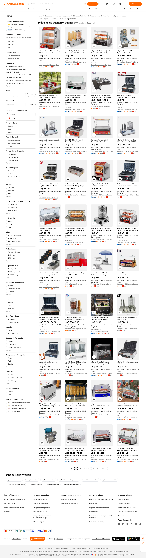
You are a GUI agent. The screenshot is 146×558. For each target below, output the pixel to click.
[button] (85, 4)
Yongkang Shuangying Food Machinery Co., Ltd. (50, 331)
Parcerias (121, 516)
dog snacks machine (15, 480)
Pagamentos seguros (40, 499)
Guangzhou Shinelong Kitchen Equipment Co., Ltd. (50, 151)
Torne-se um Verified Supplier (127, 512)
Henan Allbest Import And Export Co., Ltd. (128, 62)
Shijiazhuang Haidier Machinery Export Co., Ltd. (102, 106)
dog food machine (49, 480)
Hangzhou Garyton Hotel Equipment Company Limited (50, 198)
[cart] (114, 4)
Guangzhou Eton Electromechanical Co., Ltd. (76, 459)
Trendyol (96, 548)
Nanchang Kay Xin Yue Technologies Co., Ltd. (50, 373)
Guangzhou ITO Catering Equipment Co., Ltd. (102, 195)
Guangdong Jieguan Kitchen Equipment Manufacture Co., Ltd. (128, 195)
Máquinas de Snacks (119, 16)
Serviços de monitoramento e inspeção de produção (42, 517)
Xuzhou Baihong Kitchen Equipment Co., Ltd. (76, 195)
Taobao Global (81, 548)
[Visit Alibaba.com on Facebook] (119, 523)
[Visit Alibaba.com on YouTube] (136, 523)
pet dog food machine (91, 480)
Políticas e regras (38, 522)
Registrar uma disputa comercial (100, 507)
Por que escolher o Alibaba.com (14, 499)
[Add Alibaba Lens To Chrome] (37, 539)
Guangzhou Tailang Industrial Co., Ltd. (128, 242)
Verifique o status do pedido (127, 507)
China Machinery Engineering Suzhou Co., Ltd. (76, 373)
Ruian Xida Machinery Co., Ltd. (101, 65)
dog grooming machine (72, 484)
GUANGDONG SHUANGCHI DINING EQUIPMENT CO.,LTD (128, 418)
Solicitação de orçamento (69, 503)
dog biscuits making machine (69, 480)
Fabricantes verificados (68, 499)
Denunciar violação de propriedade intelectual (101, 517)
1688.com (51, 548)
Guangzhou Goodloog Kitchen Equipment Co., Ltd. (50, 287)
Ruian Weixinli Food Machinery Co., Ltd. (76, 62)
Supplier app (58, 539)
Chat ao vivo (93, 503)
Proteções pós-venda (40, 512)
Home (40, 16)
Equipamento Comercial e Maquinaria (57, 16)
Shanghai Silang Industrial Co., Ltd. (102, 331)
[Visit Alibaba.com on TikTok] (140, 523)
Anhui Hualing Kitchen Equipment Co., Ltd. (102, 239)
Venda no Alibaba (123, 499)
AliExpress (42, 548)
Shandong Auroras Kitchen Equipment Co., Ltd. (128, 459)
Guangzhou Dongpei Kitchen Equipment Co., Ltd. (102, 459)
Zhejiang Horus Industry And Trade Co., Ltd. (102, 373)
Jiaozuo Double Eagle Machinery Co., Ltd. (76, 328)
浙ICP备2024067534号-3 (127, 555)
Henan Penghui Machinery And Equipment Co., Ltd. (50, 459)
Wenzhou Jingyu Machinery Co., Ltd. (102, 151)
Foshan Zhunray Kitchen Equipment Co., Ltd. (50, 106)
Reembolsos (93, 512)
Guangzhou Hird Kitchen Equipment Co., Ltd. (128, 328)
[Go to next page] (106, 468)
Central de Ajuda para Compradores (101, 499)
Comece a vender (124, 503)
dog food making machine (17, 484)
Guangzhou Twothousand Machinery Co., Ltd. (102, 415)
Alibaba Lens (16, 539)
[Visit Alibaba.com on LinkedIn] (123, 523)
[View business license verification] (92, 555)
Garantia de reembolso (40, 503)
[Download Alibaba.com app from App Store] (118, 539)
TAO (89, 548)
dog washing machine (110, 480)
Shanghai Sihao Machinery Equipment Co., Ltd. (76, 418)
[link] (143, 537)
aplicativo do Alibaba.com (101, 539)
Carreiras (7, 512)
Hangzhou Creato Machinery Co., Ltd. (50, 239)
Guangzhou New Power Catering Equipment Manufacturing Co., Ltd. (76, 151)
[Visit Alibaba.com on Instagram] (132, 523)
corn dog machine (53, 484)
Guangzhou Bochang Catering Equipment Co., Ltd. (128, 109)
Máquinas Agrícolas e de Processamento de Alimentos (91, 16)
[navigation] (20, 242)
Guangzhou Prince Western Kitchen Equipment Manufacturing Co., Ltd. (128, 373)
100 (102, 468)
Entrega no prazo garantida (41, 507)
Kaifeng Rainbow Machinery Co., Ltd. (76, 284)
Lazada (73, 548)
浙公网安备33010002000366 (108, 555)
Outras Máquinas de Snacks (47, 19)
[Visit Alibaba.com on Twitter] (127, 523)
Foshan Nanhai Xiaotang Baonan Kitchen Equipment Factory (102, 284)
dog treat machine (36, 484)
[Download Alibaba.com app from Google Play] (134, 539)
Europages (104, 548)
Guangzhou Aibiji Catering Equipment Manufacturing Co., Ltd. (50, 65)
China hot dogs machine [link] (68, 19)
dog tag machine (33, 480)
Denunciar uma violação (97, 522)
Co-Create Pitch (9, 503)
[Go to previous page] (72, 468)
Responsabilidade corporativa (14, 507)
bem (31, 95)
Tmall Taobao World (62, 548)
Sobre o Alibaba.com (11, 495)
